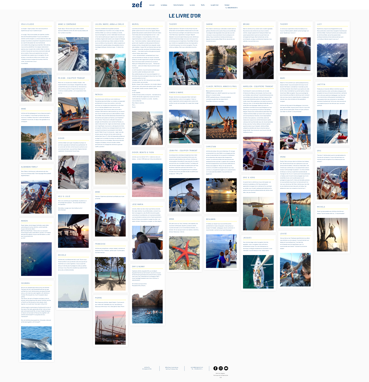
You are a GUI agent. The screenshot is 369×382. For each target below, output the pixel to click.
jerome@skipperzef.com (197, 367)
